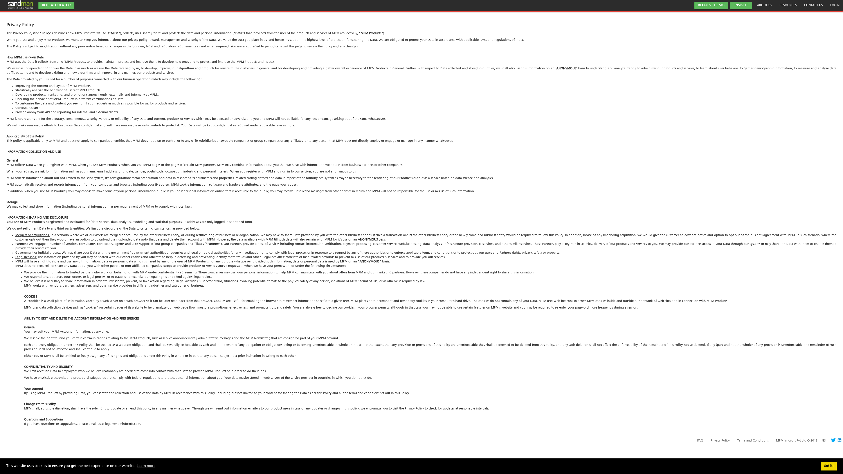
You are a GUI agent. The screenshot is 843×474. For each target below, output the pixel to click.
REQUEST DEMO (711, 5)
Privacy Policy (720, 440)
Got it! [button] (829, 466)
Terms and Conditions (753, 440)
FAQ (700, 440)
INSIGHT (741, 5)
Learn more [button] (146, 466)
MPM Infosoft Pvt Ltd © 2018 (797, 440)
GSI (824, 440)
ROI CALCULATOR (56, 5)
